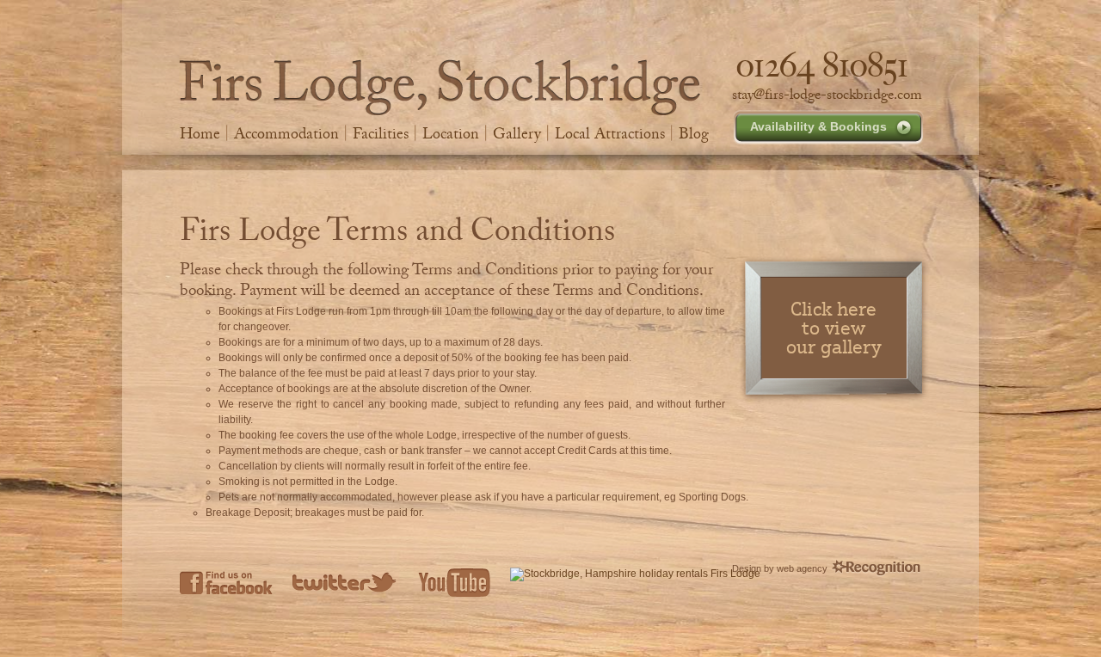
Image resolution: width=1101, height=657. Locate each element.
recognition (876, 568)
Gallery (517, 133)
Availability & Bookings (818, 126)
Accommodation (286, 133)
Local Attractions (610, 133)
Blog (694, 133)
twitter (345, 582)
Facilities (381, 133)
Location (450, 133)
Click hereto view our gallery (834, 328)
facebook (226, 582)
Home (200, 133)
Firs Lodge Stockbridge (440, 87)
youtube (454, 582)
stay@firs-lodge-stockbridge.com (827, 94)
